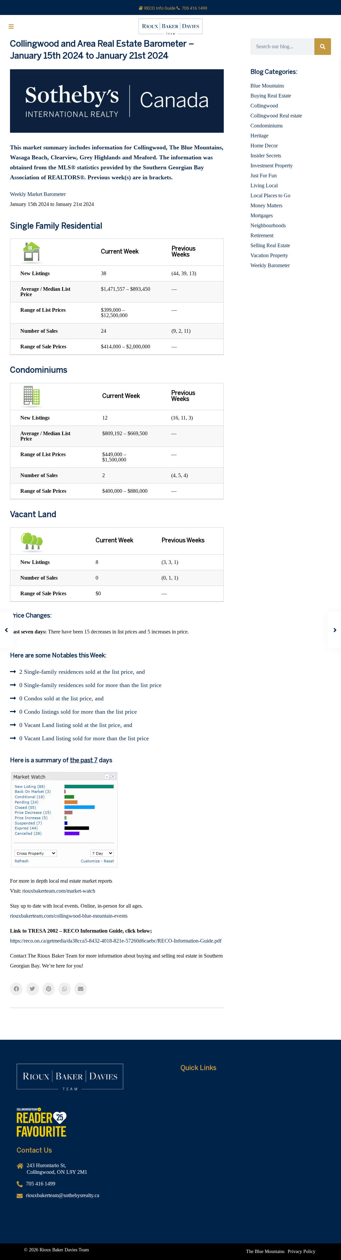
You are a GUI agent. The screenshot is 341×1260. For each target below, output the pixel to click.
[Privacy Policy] (301, 1252)
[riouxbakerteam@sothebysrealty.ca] (89, 1198)
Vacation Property (269, 255)
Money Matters (266, 205)
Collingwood (264, 105)
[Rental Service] (252, 1105)
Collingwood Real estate (276, 115)
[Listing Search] (252, 1115)
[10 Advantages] (252, 1125)
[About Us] (252, 1095)
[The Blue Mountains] (265, 1252)
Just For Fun (263, 175)
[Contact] (252, 1135)
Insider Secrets (265, 155)
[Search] (322, 46)
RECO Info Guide (160, 8)
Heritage (259, 135)
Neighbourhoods (268, 225)
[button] (16, 989)
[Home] (252, 1085)
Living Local (264, 185)
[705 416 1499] (89, 1186)
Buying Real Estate (270, 95)
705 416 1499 (194, 8)
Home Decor (264, 145)
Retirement (261, 235)
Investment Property (271, 165)
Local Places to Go (270, 195)
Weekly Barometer (270, 265)
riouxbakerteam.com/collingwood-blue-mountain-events (69, 916)
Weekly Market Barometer (38, 194)
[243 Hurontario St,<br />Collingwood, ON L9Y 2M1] (89, 1171)
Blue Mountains (267, 86)
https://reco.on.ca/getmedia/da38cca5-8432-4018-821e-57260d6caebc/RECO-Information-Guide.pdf (115, 941)
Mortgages (261, 215)
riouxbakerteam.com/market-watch (58, 891)
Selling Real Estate (270, 245)
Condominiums (266, 125)
